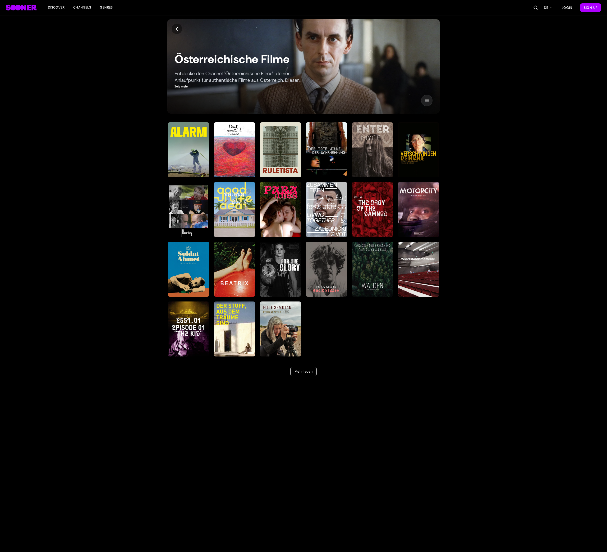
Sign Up (591, 7)
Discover (56, 7)
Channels (82, 7)
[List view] (426, 100)
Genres (106, 7)
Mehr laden (303, 371)
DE (546, 7)
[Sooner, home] (21, 8)
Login (567, 7)
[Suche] (535, 7)
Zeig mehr (181, 86)
